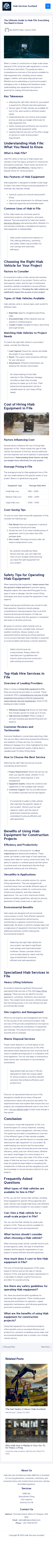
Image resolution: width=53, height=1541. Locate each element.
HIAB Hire (26, 1493)
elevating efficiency (12, 223)
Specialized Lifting (26, 1496)
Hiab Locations (19, 1451)
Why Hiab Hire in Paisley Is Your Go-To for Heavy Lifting (25, 1446)
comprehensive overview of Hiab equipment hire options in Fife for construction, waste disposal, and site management (26, 698)
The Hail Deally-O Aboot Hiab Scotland (25, 1409)
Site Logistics (26, 1499)
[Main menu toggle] (48, 6)
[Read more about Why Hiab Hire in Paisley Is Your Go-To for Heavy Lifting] (26, 1430)
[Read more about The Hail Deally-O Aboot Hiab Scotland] (26, 1385)
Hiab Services (10, 1412)
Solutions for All (26, 1502)
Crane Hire (9, 1451)
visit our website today (18, 1109)
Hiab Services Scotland (25, 6)
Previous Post (8, 1347)
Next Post (46, 1347)
